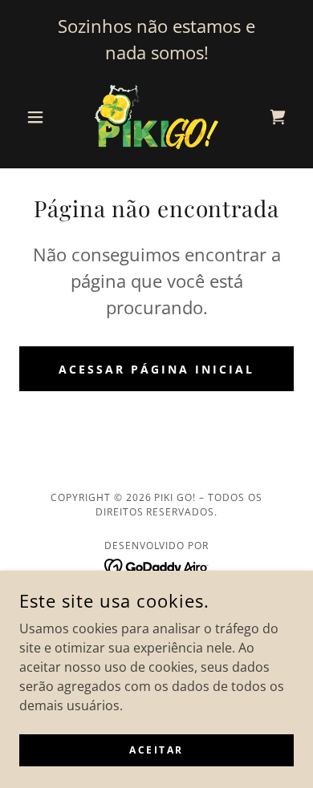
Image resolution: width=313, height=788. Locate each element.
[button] (39, 117)
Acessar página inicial (156, 369)
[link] (156, 117)
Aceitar (156, 750)
